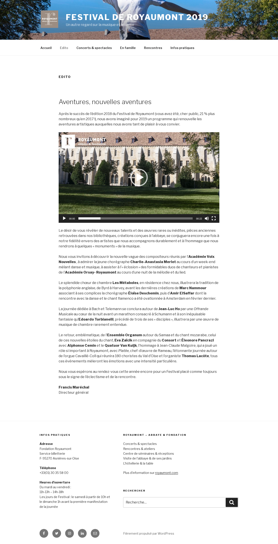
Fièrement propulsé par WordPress (148, 533)
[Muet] (207, 218)
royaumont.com (166, 473)
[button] (139, 177)
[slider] (135, 218)
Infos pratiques (182, 48)
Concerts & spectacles (94, 48)
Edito (64, 48)
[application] (139, 177)
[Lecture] (64, 218)
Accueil (46, 48)
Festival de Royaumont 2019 (137, 17)
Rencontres (153, 48)
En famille (128, 48)
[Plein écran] (214, 218)
